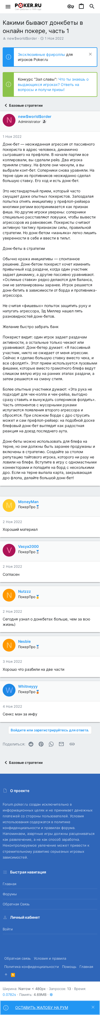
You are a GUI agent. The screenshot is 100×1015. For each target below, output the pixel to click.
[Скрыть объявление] (90, 54)
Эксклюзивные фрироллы (42, 54)
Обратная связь (16, 904)
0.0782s (9, 994)
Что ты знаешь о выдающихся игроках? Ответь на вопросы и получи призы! (53, 84)
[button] (8, 6)
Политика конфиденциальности (31, 966)
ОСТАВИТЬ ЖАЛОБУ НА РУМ (41, 1007)
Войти (8, 929)
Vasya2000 (28, 546)
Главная (9, 884)
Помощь (69, 966)
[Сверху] (6, 975)
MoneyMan (28, 501)
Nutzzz (24, 591)
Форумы (10, 894)
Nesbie (24, 641)
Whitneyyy (28, 686)
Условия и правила (50, 958)
